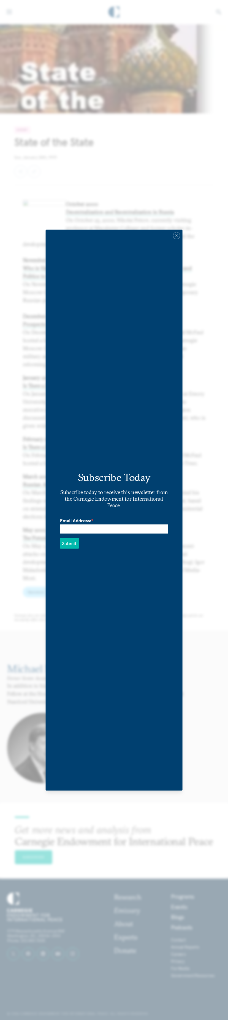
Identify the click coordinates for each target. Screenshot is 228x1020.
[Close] (176, 235)
